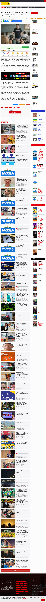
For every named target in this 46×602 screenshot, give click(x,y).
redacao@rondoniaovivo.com (36, 588)
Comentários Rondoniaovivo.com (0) (11, 107)
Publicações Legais (19, 172)
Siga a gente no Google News (15, 21)
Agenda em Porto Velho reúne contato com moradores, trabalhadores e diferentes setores (21, 567)
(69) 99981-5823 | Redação (36, 583)
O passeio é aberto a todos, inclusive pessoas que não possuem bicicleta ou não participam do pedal (22, 409)
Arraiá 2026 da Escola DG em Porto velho (40, 295)
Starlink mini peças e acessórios (35, 59)
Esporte (18, 287)
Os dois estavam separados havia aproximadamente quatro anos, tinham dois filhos (21, 152)
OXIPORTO (39, 134)
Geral (17, 129)
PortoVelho (9, 119)
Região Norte (18, 139)
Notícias (18, 581)
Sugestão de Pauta (15, 104)
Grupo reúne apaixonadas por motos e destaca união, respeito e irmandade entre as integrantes (21, 310)
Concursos (18, 585)
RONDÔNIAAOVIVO (18, 119)
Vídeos (18, 593)
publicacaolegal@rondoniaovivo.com (37, 591)
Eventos (26, 591)
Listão (25, 585)
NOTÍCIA (13, 119)
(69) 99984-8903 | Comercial (36, 585)
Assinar (9, 0)
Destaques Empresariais (20, 591)
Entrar (6, 0)
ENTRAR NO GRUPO (25, 47)
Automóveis (34, 24)
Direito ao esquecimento (22, 104)
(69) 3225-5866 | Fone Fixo (36, 582)
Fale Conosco (34, 580)
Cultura (25, 583)
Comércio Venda (34, 89)
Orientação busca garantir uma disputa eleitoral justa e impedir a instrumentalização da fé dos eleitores (21, 399)
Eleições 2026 (18, 327)
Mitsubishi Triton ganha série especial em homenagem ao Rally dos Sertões (40, 218)
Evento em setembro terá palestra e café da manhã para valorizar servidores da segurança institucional (22, 486)
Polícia (17, 211)
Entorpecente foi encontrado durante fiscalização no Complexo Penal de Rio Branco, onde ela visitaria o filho (21, 142)
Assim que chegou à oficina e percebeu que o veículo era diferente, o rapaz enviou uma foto (22, 214)
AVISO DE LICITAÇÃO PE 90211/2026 (40, 183)
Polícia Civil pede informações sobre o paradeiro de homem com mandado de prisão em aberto (22, 350)
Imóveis (34, 78)
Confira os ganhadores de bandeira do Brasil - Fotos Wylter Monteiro (40, 302)
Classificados (24, 587)
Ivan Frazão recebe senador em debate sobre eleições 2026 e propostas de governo (22, 419)
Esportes (21, 583)
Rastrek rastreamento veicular (35, 92)
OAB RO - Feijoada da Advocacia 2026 (40, 270)
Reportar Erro (27, 104)
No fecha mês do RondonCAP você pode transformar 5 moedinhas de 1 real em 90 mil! (22, 448)
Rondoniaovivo (5, 119)
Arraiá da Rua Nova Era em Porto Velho (40, 276)
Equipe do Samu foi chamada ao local (21, 516)
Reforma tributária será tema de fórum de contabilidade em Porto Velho (40, 226)
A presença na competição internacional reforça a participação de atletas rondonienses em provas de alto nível (22, 496)
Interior (18, 583)
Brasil (22, 119)
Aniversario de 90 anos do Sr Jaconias (40, 317)
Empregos (18, 589)
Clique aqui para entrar (15, 112)
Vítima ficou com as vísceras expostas (21, 437)
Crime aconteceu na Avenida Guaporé (21, 339)
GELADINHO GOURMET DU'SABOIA (34, 48)
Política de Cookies (24, 598)
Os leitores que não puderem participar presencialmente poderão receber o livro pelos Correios (22, 557)
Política (18, 182)
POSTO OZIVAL (40, 119)
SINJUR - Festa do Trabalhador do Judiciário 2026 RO (41, 282)
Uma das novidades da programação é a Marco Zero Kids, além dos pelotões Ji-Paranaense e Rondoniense (22, 290)
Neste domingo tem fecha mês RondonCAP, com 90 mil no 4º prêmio (40, 210)
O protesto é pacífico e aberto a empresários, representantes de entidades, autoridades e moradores (21, 429)
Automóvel (34, 26)
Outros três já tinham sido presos (21, 368)
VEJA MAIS (15, 570)
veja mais (42, 18)
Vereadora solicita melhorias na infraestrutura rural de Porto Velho (20, 7)
